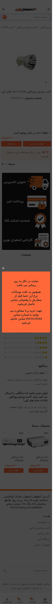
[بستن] (3, 268)
